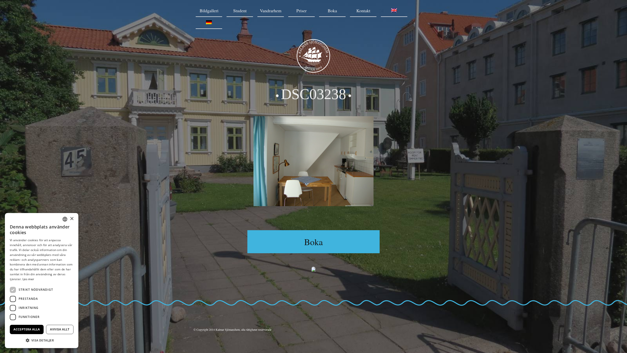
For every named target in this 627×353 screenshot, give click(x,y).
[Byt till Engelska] (394, 11)
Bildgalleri (209, 10)
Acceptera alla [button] (26, 329)
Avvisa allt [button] (59, 329)
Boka (332, 10)
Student (240, 10)
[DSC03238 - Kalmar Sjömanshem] (313, 71)
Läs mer (28, 279)
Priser (301, 10)
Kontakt (363, 10)
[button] (41, 340)
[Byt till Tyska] (209, 23)
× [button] (71, 219)
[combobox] (64, 219)
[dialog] (41, 280)
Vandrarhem (270, 10)
